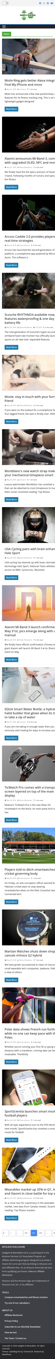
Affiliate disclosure (14, 1315)
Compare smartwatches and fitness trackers (26, 1297)
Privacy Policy (11, 1321)
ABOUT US (7, 1310)
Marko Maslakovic (25, 167)
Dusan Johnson (24, 245)
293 (40, 1233)
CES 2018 (38, 327)
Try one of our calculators (17, 1303)
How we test (11, 1332)
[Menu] (4, 26)
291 (26, 1233)
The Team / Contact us (15, 1338)
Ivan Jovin (22, 89)
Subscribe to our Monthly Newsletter (23, 1326)
